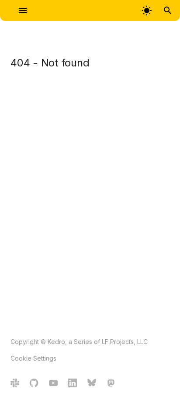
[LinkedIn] (72, 384)
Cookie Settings (33, 358)
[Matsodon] (111, 384)
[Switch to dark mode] (147, 10)
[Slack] (14, 384)
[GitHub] (34, 384)
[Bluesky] (91, 384)
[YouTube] (53, 384)
